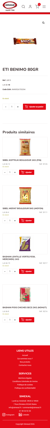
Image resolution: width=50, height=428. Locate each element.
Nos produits (25, 362)
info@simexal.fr (15, 407)
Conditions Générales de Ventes (25, 381)
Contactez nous (25, 365)
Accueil (25, 355)
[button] (43, 23)
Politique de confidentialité (25, 388)
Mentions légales (25, 378)
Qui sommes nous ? (25, 359)
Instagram (10, 415)
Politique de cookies (25, 385)
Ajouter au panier (36, 107)
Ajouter (29, 172)
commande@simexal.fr (32, 407)
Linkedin (25, 415)
